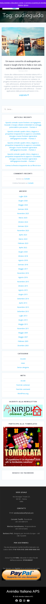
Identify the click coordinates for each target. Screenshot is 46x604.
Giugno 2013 (23, 320)
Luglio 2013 (23, 316)
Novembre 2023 (23, 230)
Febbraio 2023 (23, 243)
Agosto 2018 (23, 260)
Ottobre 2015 (23, 286)
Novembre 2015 (23, 282)
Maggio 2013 (23, 324)
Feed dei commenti (23, 389)
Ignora (26, 5)
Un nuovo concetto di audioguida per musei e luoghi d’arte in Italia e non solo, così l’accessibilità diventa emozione (23, 65)
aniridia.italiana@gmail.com (23, 513)
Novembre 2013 (23, 307)
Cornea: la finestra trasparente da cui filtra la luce (23, 165)
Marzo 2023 (23, 239)
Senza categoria (23, 367)
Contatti (27, 179)
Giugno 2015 (23, 294)
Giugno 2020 (23, 252)
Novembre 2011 (23, 328)
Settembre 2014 (23, 299)
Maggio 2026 (23, 205)
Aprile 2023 (23, 235)
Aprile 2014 (23, 303)
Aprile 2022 (23, 247)
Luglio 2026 (23, 196)
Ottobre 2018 (23, 256)
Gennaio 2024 (23, 226)
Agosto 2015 (23, 290)
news (23, 363)
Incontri (23, 359)
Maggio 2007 (23, 337)
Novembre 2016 (23, 273)
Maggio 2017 (23, 269)
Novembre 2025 (23, 213)
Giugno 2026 (23, 201)
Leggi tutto (23, 95)
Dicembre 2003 (23, 345)
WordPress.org (23, 393)
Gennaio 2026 (23, 209)
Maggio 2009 (23, 333)
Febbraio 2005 (23, 341)
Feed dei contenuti (23, 385)
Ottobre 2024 (23, 222)
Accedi (23, 381)
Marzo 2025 (23, 218)
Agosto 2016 (23, 277)
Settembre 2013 (23, 311)
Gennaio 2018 (23, 264)
